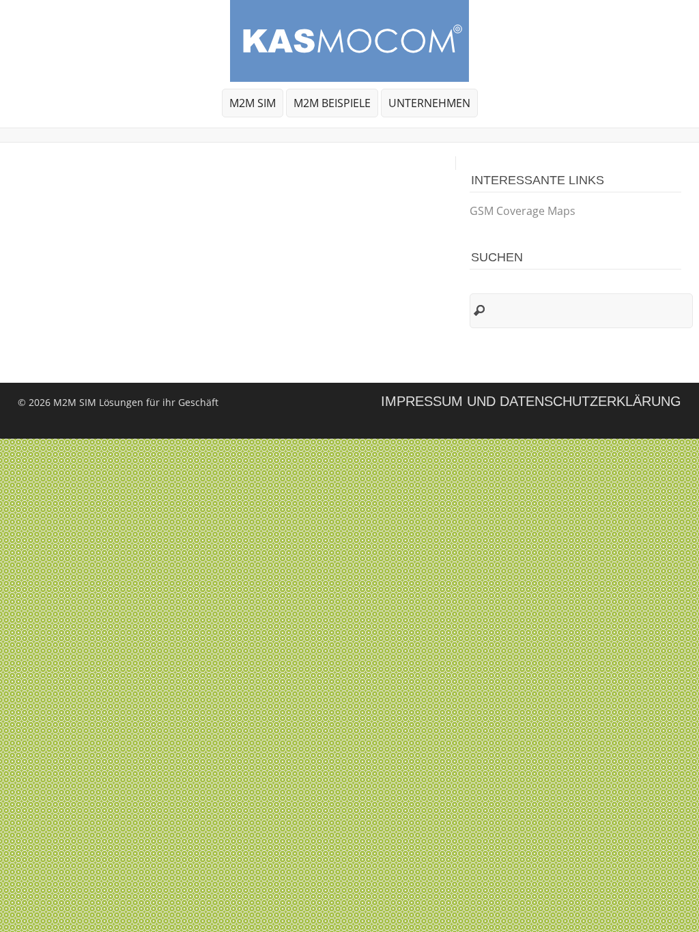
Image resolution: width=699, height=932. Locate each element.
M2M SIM (252, 103)
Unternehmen (426, 106)
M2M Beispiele (332, 103)
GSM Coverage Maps (522, 210)
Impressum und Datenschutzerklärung (531, 401)
